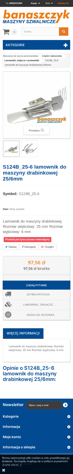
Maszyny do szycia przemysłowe (20, 56)
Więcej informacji (23, 333)
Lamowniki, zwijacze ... (39, 304)
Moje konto (12, 437)
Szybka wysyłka (38, 294)
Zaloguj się (63, 3)
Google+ (49, 246)
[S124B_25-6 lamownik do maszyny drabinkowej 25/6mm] (29, 149)
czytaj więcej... (11, 464)
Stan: (6, 209)
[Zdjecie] (11, 149)
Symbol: (10, 193)
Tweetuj (11, 246)
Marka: (6, 203)
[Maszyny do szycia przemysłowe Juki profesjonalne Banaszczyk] (36, 16)
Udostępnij (29, 246)
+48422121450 (15, 3)
